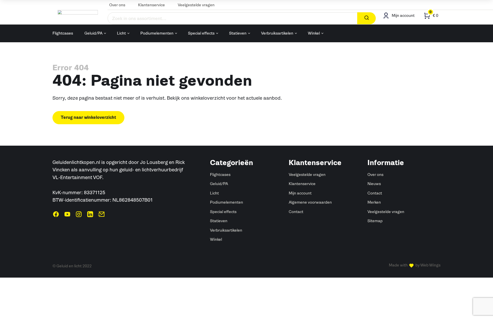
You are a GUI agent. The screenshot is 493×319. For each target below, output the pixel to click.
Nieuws (374, 183)
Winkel (314, 33)
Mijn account (300, 193)
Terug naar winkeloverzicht (88, 117)
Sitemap (375, 220)
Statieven (237, 33)
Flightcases (62, 33)
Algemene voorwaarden (310, 202)
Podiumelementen (156, 33)
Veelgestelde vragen (196, 5)
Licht (121, 33)
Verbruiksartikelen (277, 33)
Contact (296, 211)
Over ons (117, 5)
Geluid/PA (93, 33)
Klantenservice (151, 5)
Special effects (201, 33)
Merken (374, 202)
